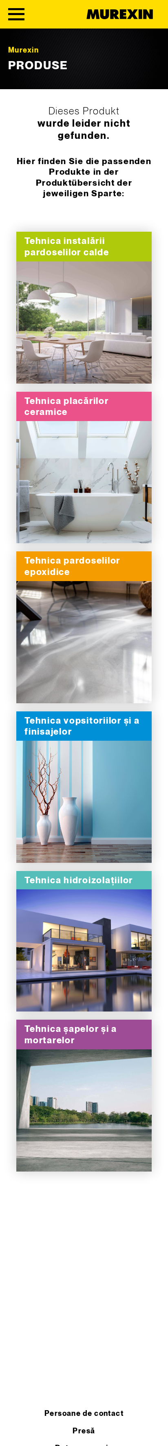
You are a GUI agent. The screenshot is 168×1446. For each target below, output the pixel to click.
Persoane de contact (84, 1413)
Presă (84, 1431)
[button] (14, 1431)
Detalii (84, 322)
